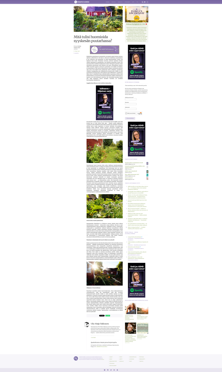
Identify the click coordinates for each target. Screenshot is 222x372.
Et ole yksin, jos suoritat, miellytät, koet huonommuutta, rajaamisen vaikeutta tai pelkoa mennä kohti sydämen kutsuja (130, 338)
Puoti (130, 361)
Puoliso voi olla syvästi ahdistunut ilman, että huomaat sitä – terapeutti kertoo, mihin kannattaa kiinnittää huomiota (137, 196)
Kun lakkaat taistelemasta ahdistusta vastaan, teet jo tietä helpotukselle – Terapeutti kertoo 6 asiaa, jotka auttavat (137, 205)
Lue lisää (93, 337)
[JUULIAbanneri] (136, 62)
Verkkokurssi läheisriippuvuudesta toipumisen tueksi (142, 336)
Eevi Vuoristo (127, 320)
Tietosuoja (111, 363)
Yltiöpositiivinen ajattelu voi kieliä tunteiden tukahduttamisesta (129, 317)
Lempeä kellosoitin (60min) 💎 (135, 237)
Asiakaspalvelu (132, 356)
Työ (137, 2)
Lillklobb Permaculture (101, 346)
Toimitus (141, 361)
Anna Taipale (127, 342)
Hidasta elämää (88, 2)
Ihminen (107, 2)
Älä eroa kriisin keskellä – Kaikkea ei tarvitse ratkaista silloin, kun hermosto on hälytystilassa (138, 210)
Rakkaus (114, 2)
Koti (133, 2)
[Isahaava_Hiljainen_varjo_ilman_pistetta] (104, 102)
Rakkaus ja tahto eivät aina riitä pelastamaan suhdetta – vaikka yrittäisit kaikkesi (137, 215)
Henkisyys (120, 2)
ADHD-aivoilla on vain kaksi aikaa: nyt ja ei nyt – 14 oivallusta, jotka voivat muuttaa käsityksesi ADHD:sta (138, 188)
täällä (102, 359)
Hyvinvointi (127, 2)
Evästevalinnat (112, 365)
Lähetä (108, 315)
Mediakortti (142, 359)
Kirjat (110, 359)
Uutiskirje (131, 359)
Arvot (120, 356)
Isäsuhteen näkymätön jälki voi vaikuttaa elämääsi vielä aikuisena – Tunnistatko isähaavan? (137, 220)
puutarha (77, 53)
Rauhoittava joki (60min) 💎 (134, 247)
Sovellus (121, 361)
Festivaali (141, 356)
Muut (79, 51)
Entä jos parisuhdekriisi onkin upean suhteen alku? (142, 316)
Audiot (111, 356)
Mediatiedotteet (113, 361)
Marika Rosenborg (140, 319)
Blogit (76, 51)
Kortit (120, 359)
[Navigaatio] (147, 2)
